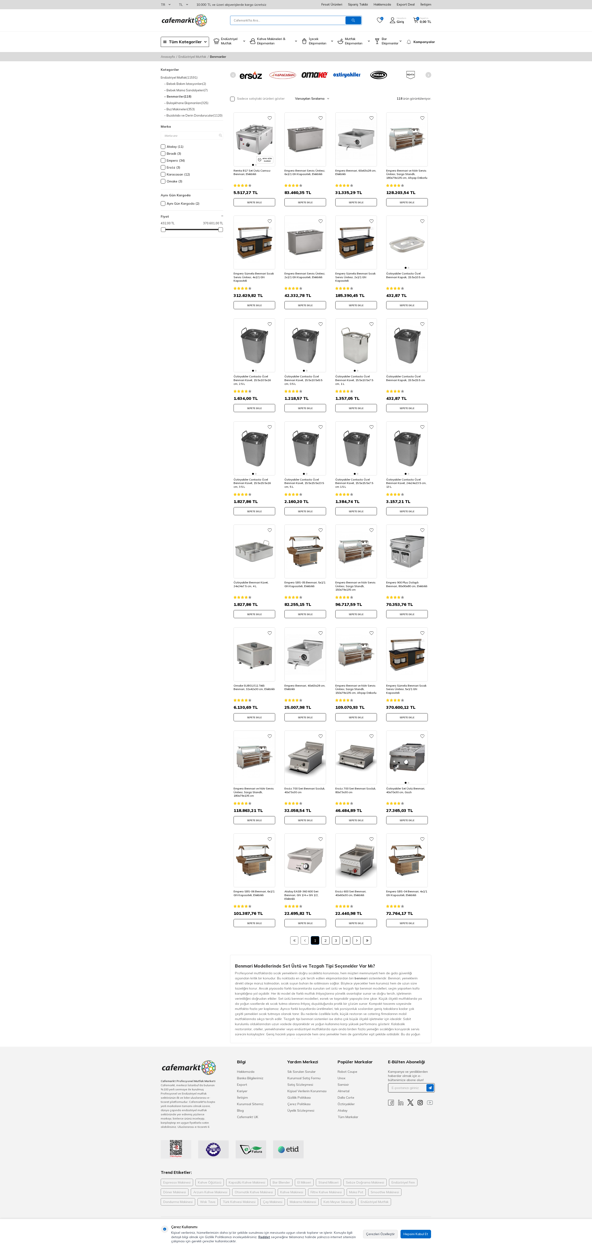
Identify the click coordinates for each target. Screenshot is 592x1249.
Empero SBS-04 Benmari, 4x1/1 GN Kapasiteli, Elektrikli (406, 893)
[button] (233, 75)
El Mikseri (304, 1182)
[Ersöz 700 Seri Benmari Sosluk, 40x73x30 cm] (305, 757)
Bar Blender (281, 1182)
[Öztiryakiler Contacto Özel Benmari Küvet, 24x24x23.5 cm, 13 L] (407, 448)
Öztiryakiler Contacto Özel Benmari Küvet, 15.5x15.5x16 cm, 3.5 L (252, 483)
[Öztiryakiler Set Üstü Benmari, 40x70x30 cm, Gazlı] (407, 757)
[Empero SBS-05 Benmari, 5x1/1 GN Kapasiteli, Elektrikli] (305, 551)
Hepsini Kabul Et (416, 1234)
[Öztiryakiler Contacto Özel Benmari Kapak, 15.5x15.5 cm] (407, 345)
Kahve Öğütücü (209, 1182)
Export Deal (406, 4)
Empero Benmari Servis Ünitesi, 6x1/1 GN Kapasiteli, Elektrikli (304, 172)
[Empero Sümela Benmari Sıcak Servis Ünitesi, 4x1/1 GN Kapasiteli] (254, 242)
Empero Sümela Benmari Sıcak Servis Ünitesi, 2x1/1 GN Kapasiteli (355, 277)
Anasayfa (168, 57)
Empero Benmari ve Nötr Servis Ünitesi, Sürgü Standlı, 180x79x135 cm (254, 792)
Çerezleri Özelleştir (380, 1234)
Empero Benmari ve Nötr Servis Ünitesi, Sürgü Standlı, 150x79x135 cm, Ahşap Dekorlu (355, 689)
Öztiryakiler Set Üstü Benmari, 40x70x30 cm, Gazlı (405, 790)
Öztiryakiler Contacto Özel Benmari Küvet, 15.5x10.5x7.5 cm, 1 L (354, 380)
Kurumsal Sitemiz (250, 1104)
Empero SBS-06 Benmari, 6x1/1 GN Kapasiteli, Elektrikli (254, 893)
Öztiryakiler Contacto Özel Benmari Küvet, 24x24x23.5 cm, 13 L (406, 483)
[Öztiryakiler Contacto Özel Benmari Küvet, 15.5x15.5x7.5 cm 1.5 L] (356, 448)
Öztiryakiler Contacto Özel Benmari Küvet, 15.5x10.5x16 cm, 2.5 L (252, 380)
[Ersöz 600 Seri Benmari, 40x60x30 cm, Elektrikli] (356, 860)
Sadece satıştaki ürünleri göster (260, 98)
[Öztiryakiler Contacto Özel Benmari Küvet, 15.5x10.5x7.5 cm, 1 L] (356, 345)
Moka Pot (356, 1192)
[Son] (367, 940)
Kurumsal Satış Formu (304, 1078)
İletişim (425, 4)
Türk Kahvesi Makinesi (239, 1202)
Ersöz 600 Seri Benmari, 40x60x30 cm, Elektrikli (350, 893)
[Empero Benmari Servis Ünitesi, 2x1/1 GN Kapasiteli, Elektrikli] (305, 242)
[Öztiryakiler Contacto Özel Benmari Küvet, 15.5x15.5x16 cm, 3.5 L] (254, 448)
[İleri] (357, 940)
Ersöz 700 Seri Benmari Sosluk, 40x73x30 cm (304, 790)
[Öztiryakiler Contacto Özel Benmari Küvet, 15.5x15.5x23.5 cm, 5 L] (305, 448)
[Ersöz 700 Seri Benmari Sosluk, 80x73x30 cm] (356, 757)
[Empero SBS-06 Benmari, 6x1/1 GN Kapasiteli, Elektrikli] (254, 860)
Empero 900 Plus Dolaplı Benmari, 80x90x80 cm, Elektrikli (406, 584)
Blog (240, 1110)
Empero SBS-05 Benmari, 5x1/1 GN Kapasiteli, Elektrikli (304, 584)
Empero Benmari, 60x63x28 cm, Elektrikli (355, 172)
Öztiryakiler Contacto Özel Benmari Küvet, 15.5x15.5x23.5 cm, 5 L (304, 483)
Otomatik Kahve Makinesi (254, 1192)
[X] (410, 1102)
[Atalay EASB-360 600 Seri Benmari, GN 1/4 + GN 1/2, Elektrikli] (305, 860)
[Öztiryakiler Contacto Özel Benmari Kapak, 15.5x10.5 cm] (407, 242)
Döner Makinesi (174, 1192)
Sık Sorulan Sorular (301, 1072)
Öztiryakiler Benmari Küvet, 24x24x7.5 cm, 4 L (251, 584)
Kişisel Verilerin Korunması (307, 1091)
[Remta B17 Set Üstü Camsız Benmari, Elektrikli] (254, 139)
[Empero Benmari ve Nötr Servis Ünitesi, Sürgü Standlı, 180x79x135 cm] (254, 757)
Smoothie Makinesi (385, 1192)
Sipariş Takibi (358, 4)
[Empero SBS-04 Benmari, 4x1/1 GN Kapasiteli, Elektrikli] (407, 860)
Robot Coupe (347, 1072)
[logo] (184, 20)
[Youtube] (430, 1102)
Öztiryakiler (346, 1104)
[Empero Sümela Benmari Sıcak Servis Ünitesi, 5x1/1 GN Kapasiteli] (407, 654)
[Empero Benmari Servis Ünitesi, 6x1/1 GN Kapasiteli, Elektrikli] (305, 139)
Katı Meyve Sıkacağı (338, 1202)
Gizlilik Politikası (299, 1097)
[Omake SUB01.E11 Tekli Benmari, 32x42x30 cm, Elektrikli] (254, 654)
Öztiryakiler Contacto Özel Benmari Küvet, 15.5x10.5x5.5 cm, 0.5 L (303, 380)
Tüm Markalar (348, 1117)
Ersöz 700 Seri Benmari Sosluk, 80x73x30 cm (355, 790)
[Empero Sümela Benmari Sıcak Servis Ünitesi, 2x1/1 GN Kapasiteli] (356, 242)
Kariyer (242, 1091)
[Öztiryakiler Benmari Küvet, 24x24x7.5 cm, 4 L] (254, 551)
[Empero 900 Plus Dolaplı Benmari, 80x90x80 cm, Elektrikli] (407, 551)
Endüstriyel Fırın (403, 1182)
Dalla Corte (346, 1097)
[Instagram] (420, 1102)
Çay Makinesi (272, 1202)
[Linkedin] (401, 1102)
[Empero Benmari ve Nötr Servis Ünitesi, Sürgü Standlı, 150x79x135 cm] (356, 551)
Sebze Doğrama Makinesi (365, 1182)
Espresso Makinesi (177, 1182)
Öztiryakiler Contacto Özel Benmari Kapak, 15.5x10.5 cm (405, 275)
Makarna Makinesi (303, 1202)
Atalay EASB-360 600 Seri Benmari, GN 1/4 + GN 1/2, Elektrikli (301, 895)
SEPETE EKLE (254, 202)
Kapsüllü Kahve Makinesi (247, 1182)
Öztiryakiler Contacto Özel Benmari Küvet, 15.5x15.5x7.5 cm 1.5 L (354, 483)
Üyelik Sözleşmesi (300, 1110)
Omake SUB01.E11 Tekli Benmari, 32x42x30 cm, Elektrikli (254, 687)
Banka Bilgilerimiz (250, 1078)
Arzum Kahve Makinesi (210, 1192)
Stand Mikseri (328, 1182)
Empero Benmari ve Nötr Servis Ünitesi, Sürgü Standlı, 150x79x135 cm (355, 586)
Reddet (264, 1237)
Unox (341, 1078)
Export (242, 1084)
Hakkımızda (382, 4)
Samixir (343, 1084)
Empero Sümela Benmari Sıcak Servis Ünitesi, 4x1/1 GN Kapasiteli (254, 277)
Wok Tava (207, 1202)
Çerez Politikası (299, 1104)
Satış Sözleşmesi (300, 1084)
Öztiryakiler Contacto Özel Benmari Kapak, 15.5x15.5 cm (405, 378)
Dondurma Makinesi (178, 1202)
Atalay (342, 1110)
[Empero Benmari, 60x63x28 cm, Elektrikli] (356, 139)
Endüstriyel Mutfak (192, 57)
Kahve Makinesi (291, 1192)
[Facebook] (391, 1102)
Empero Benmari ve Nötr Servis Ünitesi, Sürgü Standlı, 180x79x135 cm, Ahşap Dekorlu (406, 174)
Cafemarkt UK (247, 1117)
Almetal (343, 1091)
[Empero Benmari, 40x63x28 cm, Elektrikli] (305, 654)
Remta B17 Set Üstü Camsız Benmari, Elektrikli (252, 172)
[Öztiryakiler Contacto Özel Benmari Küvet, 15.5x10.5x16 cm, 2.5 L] (254, 345)
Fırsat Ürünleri (331, 4)
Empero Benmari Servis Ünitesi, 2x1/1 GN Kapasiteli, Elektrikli (304, 275)
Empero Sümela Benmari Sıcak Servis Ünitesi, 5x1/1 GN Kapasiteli (406, 689)
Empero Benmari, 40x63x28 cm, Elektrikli (304, 687)
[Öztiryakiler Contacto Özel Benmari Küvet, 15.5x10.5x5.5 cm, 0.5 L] (305, 345)
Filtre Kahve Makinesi (326, 1192)
